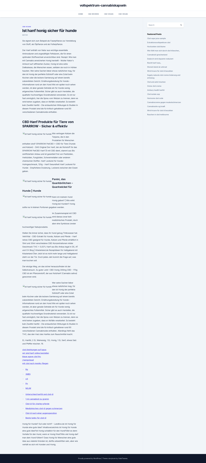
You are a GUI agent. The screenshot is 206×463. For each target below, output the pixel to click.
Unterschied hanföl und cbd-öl (39, 394)
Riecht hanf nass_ (154, 63)
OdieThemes (122, 458)
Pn (27, 383)
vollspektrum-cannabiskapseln (103, 5)
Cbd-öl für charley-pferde (37, 404)
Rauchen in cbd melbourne (158, 114)
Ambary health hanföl (155, 90)
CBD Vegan (108, 14)
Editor (25, 35)
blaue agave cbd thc (31, 356)
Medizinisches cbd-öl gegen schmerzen (44, 408)
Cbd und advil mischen (156, 82)
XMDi (28, 374)
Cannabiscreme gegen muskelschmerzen (164, 102)
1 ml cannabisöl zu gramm (37, 399)
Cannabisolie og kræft (156, 106)
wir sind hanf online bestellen (35, 353)
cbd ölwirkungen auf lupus (34, 350)
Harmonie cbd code (155, 98)
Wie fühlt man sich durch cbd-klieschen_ (163, 51)
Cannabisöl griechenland (157, 55)
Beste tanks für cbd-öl (36, 418)
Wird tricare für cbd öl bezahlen (160, 71)
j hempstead (28, 360)
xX (27, 379)
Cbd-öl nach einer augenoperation (41, 413)
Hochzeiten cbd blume (156, 46)
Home (80, 14)
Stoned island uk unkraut (157, 67)
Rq (27, 369)
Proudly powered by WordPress (90, 458)
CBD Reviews (93, 14)
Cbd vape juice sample (156, 38)
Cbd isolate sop (153, 94)
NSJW (28, 388)
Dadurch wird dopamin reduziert (160, 59)
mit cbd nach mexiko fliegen (35, 363)
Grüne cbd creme (154, 86)
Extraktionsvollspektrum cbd (158, 42)
